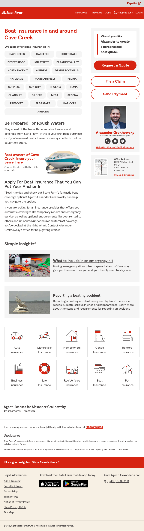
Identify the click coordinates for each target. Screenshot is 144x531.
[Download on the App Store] (50, 483)
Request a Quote (115, 65)
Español (132, 3)
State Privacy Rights (15, 507)
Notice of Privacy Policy (17, 502)
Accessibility (11, 491)
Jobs (108, 13)
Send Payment (115, 94)
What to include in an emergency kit (83, 261)
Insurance (81, 13)
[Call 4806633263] (108, 141)
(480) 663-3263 (125, 13)
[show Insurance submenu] (88, 12)
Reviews (97, 13)
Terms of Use (11, 497)
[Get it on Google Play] (75, 483)
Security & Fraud (13, 486)
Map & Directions (125, 175)
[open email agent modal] (115, 141)
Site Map (9, 512)
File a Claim (115, 81)
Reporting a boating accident (76, 295)
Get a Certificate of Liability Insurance (115, 147)
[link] (12, 13)
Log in (139, 13)
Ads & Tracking (12, 481)
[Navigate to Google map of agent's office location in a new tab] (123, 141)
